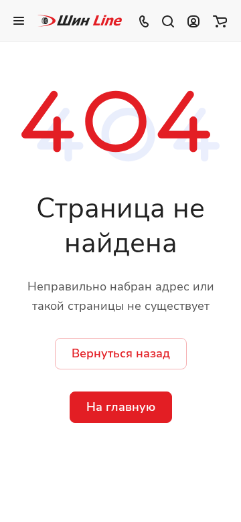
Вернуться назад (121, 353)
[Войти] (193, 20)
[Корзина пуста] (220, 20)
